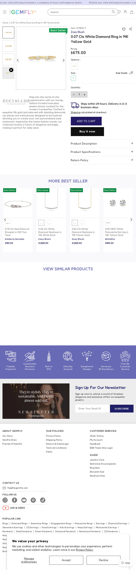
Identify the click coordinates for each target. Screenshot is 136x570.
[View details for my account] (125, 14)
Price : (75, 48)
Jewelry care (97, 459)
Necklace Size (97, 475)
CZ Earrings (32, 527)
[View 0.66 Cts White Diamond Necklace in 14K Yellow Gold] (84, 203)
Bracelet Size (97, 471)
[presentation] (5, 219)
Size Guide (121, 72)
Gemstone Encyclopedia (103, 463)
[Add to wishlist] (124, 29)
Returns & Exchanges (57, 443)
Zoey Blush (44, 239)
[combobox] (83, 12)
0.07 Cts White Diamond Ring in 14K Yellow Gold (16, 319)
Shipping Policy (54, 439)
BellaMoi (110, 239)
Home (5, 22)
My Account (96, 439)
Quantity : (76, 87)
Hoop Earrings (85, 527)
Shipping (75, 112)
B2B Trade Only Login (101, 447)
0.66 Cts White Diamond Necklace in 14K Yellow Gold (83, 231)
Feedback (95, 443)
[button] (132, 12)
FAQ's (49, 451)
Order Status (97, 435)
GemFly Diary (9, 439)
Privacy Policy (53, 435)
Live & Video (17, 507)
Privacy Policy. (84, 549)
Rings (5, 523)
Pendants (7, 531)
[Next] (63, 60)
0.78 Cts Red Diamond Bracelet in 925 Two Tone (17, 231)
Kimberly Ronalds (14, 239)
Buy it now (87, 131)
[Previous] (17, 60)
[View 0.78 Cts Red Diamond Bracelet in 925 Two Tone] (18, 203)
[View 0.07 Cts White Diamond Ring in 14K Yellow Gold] (18, 291)
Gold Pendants (24, 531)
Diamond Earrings (117, 523)
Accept (66, 560)
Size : (99, 72)
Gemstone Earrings (12, 527)
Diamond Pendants (65, 531)
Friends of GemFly (12, 443)
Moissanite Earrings (106, 527)
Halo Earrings (67, 527)
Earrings (100, 523)
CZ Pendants (111, 531)
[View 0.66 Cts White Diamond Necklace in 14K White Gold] (51, 203)
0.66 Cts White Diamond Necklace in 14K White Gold (49, 231)
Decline (103, 560)
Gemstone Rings (39, 523)
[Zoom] (41, 58)
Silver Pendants (43, 531)
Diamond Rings (19, 523)
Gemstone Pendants (90, 531)
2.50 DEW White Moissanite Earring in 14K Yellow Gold (116, 231)
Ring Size (95, 467)
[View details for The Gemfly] (26, 12)
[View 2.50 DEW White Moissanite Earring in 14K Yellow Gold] (118, 203)
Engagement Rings (61, 523)
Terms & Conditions (56, 447)
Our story (7, 435)
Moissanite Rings (84, 523)
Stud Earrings (49, 527)
